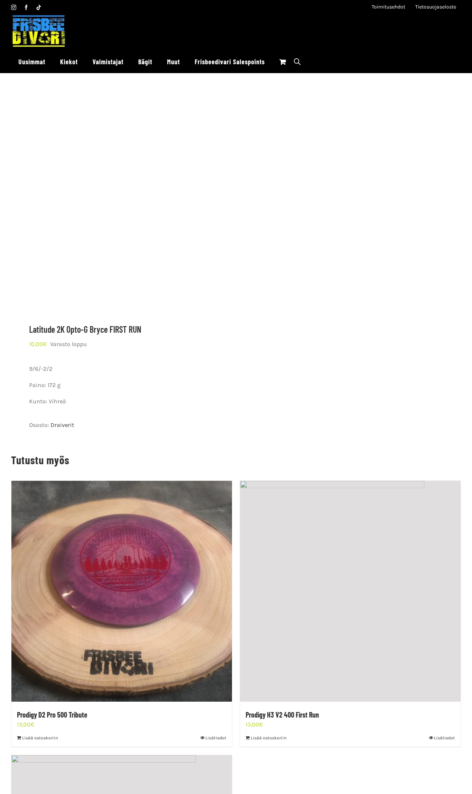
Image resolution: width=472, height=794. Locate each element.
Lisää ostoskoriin (40, 737)
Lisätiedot (215, 737)
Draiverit (62, 424)
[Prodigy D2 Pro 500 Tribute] (121, 591)
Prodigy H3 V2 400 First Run (282, 714)
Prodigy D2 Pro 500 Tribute (52, 714)
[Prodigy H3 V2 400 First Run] (350, 591)
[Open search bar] (297, 61)
